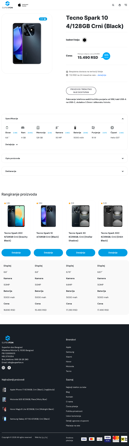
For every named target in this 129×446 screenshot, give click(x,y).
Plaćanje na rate (73, 425)
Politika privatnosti (74, 411)
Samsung (70, 352)
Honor (68, 361)
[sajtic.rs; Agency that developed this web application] (45, 437)
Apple (68, 347)
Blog (68, 392)
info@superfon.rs (15, 362)
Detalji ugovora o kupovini (77, 421)
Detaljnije (16, 252)
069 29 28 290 (21, 359)
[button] (125, 5)
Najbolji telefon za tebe (76, 387)
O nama (69, 401)
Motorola (70, 366)
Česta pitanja (72, 406)
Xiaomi (69, 357)
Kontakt (69, 397)
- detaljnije (101, 75)
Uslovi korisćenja (73, 416)
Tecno (68, 371)
